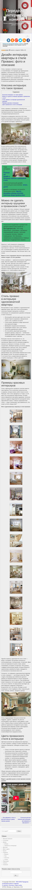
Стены (6, 859)
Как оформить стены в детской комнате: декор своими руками (8, 819)
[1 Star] (2, 50)
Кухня (4, 850)
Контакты (11, 885)
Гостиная (5, 840)
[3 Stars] (4, 50)
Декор (4, 842)
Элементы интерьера (10, 845)
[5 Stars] (7, 50)
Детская (5, 847)
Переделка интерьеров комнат (16, 15)
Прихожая (6, 861)
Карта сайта (18, 885)
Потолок (6, 857)
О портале (5, 885)
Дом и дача (6, 849)
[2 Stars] (3, 50)
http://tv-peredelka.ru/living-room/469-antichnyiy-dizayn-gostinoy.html (14, 193)
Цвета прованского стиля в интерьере (12, 104)
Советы (5, 863)
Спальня (5, 864)
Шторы (6, 844)
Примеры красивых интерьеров (10, 103)
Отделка (5, 852)
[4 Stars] (6, 50)
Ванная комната (7, 838)
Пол (5, 856)
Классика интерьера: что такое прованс (12, 94)
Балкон (6, 854)
